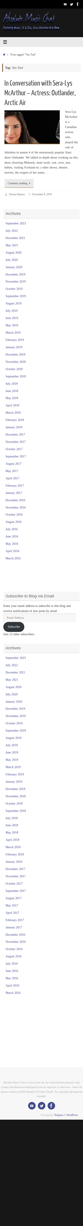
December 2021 (15, 238)
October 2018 (14, 369)
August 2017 (13, 463)
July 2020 (12, 260)
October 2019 (14, 289)
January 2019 (14, 347)
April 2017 (12, 478)
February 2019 (15, 340)
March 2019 (13, 332)
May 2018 (12, 398)
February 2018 (15, 420)
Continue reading (17, 183)
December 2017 (15, 434)
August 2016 (13, 522)
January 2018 (14, 427)
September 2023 (16, 223)
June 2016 (12, 536)
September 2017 (16, 456)
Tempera (58, 1115)
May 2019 (12, 325)
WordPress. (72, 1115)
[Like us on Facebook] (78, 4)
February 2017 (15, 485)
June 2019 (12, 318)
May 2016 (12, 543)
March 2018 (13, 412)
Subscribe (14, 626)
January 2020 (14, 267)
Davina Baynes (17, 194)
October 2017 (14, 449)
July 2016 (12, 529)
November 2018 (16, 361)
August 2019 (13, 303)
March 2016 (13, 558)
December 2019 (15, 274)
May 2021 (12, 245)
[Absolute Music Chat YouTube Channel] (65, 4)
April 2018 (12, 405)
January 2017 (14, 493)
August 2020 (13, 252)
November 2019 (16, 281)
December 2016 (15, 500)
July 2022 (12, 230)
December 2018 (15, 354)
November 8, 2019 (42, 194)
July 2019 (12, 310)
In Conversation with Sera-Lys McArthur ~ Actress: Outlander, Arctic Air (40, 93)
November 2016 (16, 507)
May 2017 (12, 471)
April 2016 (12, 551)
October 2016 (14, 514)
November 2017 (16, 442)
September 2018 (16, 376)
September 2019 (16, 296)
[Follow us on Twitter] (71, 4)
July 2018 (12, 383)
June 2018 (12, 391)
